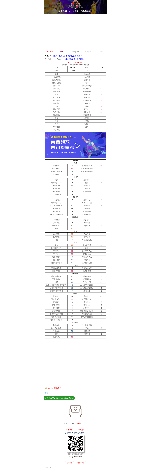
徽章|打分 (75, 52)
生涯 (101, 52)
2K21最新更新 (70, 59)
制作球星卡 (80, 463)
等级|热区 (88, 52)
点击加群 (69, 463)
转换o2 (62, 52)
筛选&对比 (80, 59)
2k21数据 (50, 52)
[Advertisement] (75, 31)
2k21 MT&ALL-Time (59, 56)
